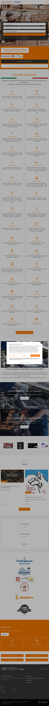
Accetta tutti (35, 355)
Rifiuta (13, 355)
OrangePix (27, 362)
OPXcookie (21, 362)
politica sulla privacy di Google (22, 353)
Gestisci (24, 355)
